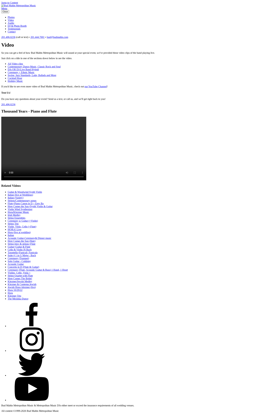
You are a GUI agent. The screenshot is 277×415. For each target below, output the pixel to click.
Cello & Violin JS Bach (20, 249)
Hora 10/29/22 (15, 290)
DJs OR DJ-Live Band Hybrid (23, 69)
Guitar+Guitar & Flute (19, 246)
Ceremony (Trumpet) (18, 258)
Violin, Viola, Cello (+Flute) (22, 226)
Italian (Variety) (15, 197)
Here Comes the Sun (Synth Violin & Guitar (30, 206)
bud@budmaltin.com (57, 37)
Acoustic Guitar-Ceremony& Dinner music (29, 238)
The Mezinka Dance (18, 298)
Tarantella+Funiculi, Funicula (23, 252)
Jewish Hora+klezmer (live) (22, 287)
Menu (4, 8)
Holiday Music (15, 81)
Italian (11, 235)
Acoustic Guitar (16, 264)
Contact (12, 31)
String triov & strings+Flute (21, 244)
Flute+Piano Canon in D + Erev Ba (26, 203)
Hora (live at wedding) (19, 232)
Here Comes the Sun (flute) (21, 241)
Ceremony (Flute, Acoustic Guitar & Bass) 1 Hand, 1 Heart (38, 269)
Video (11, 20)
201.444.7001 (37, 37)
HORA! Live (14, 229)
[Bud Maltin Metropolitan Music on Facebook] (32, 326)
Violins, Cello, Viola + (19, 272)
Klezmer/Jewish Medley (20, 281)
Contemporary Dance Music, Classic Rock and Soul (34, 66)
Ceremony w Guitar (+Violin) (23, 220)
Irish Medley (14, 215)
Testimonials (14, 28)
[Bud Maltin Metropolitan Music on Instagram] (32, 350)
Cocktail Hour (15, 78)
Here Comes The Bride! (20, 278)
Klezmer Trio (14, 295)
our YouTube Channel (95, 86)
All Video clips (15, 63)
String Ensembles (16, 218)
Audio (11, 23)
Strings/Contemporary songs (22, 200)
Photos (11, 17)
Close (5, 11)
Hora (10, 293)
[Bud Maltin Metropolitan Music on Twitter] (32, 375)
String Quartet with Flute (20, 275)
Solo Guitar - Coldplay (19, 261)
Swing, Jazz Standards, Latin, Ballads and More (32, 75)
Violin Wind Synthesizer (20, 209)
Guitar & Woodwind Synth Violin (25, 192)
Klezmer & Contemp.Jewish (22, 284)
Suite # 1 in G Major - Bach (22, 255)
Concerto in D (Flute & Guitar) (23, 267)
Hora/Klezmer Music (18, 212)
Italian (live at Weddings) (20, 194)
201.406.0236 (8, 37)
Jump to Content (9, 2)
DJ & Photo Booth (17, 26)
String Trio (13, 223)
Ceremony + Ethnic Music (21, 72)
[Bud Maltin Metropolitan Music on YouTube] (32, 400)
